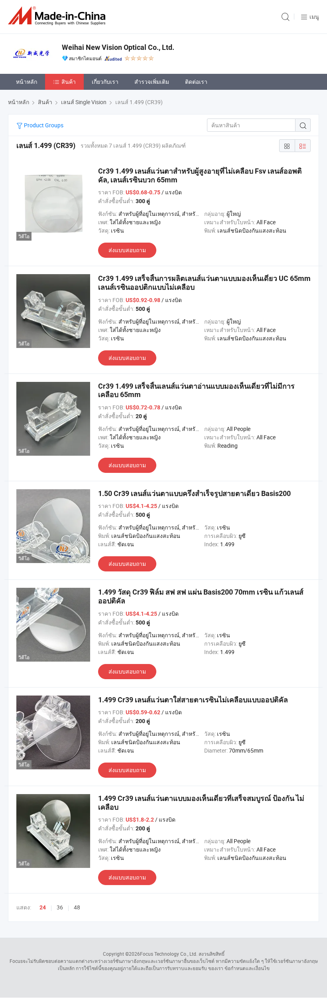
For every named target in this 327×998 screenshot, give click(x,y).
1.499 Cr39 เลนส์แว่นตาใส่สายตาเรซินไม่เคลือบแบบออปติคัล (193, 700)
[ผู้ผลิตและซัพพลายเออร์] (58, 15)
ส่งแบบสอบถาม (127, 250)
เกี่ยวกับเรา (105, 81)
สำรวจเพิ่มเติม (151, 81)
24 (42, 907)
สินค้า (68, 81)
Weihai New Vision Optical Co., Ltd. (118, 47)
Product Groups (43, 125)
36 (60, 907)
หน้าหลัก (26, 81)
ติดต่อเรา (196, 81)
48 (77, 907)
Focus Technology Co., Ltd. (168, 954)
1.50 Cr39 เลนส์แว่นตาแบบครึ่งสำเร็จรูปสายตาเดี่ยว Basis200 (194, 493)
